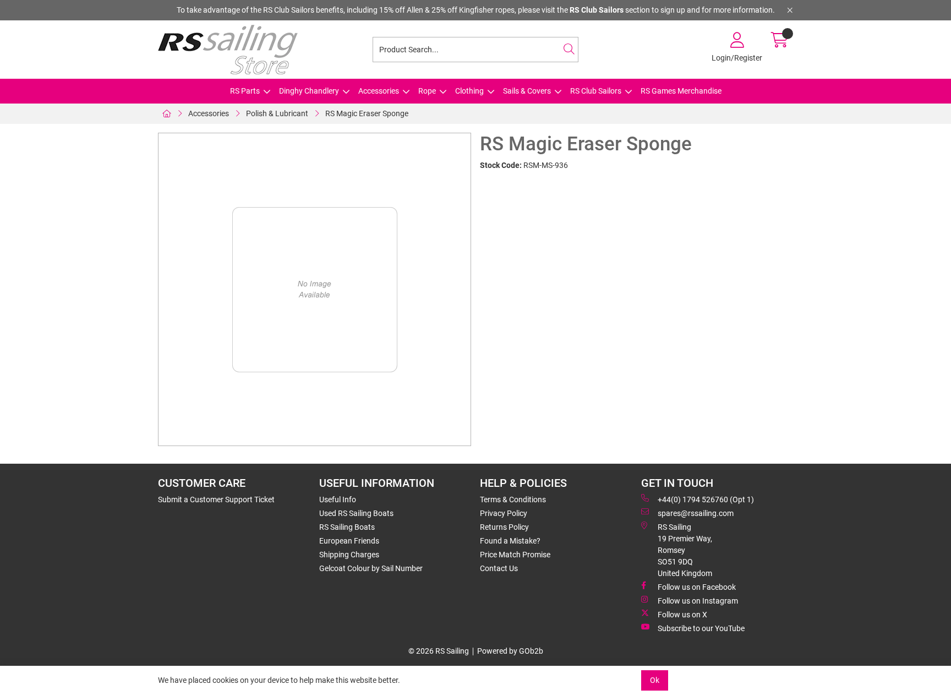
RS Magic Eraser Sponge (366, 113)
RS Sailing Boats (347, 527)
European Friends (349, 540)
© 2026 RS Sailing (438, 651)
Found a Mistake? (510, 540)
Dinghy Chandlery (309, 90)
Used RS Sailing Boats (356, 513)
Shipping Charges (349, 554)
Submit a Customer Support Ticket (216, 499)
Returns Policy (504, 527)
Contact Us (499, 568)
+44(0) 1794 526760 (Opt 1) (706, 499)
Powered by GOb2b (510, 651)
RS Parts (245, 90)
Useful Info (337, 499)
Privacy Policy (503, 513)
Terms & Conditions (513, 499)
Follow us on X (682, 614)
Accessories (378, 90)
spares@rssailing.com (696, 513)
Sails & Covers (527, 90)
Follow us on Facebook (697, 587)
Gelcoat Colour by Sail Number (371, 568)
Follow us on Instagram (698, 600)
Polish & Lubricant (277, 113)
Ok (654, 680)
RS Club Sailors (595, 90)
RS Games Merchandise (681, 90)
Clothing (469, 90)
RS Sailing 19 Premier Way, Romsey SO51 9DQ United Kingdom (685, 550)
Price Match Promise (515, 554)
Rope (427, 90)
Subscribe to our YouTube (701, 628)
